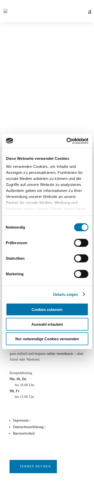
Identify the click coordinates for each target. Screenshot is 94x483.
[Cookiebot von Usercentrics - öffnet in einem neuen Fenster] (67, 140)
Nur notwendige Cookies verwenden (47, 339)
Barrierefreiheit (24, 433)
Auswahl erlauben (47, 324)
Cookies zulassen (47, 309)
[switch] (81, 243)
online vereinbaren (60, 354)
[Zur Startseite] (6, 11)
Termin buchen (35, 466)
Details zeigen (65, 294)
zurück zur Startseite (34, 83)
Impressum (21, 420)
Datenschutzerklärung (28, 427)
